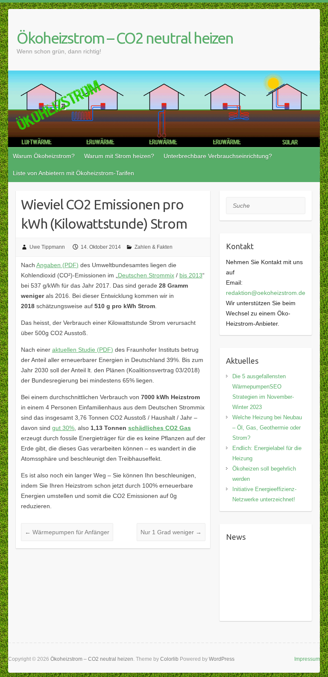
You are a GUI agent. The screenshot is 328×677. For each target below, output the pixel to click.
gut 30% (63, 427)
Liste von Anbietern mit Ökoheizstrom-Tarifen (73, 173)
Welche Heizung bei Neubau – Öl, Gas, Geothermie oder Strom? (267, 427)
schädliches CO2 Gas (159, 427)
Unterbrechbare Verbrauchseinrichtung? (218, 156)
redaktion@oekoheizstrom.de (265, 292)
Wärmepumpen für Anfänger (67, 532)
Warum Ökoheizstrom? (44, 156)
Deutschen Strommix (146, 275)
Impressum (307, 659)
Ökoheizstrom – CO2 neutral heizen (125, 38)
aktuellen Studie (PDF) (82, 349)
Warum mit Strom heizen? (119, 156)
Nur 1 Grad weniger (171, 532)
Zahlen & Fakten (154, 247)
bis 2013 (190, 275)
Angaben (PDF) (57, 265)
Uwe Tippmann (47, 247)
